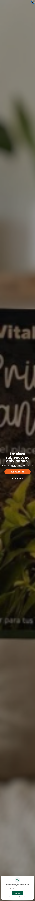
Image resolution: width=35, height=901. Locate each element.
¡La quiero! (17, 471)
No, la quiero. (17, 478)
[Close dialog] (32, 2)
